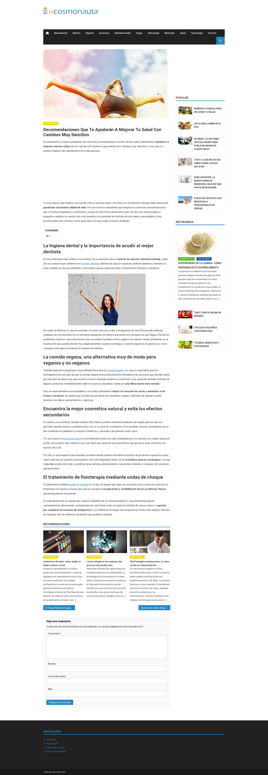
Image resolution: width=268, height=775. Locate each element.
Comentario (54, 633)
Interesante (153, 33)
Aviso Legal (52, 743)
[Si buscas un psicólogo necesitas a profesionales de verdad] (185, 200)
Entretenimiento (123, 33)
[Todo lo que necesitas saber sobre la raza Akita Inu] (185, 162)
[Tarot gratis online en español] (185, 314)
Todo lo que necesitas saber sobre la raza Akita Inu (207, 163)
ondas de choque (78, 484)
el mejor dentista (90, 263)
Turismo (212, 33)
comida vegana (115, 370)
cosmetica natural (71, 438)
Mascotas (170, 33)
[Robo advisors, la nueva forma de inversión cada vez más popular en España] (185, 179)
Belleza (76, 33)
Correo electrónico (57, 676)
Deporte (90, 33)
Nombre (52, 664)
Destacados (185, 222)
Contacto (50, 739)
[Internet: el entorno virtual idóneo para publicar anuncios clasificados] (185, 141)
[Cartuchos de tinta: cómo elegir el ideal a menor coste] (63, 541)
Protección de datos (56, 751)
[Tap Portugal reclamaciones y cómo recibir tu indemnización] (150, 541)
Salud (183, 33)
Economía (104, 33)
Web (50, 689)
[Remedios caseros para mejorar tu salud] (185, 110)
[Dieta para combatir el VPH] (185, 126)
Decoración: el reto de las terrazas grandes (155, 608)
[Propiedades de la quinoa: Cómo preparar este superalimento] (200, 243)
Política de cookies (55, 747)
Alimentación (60, 33)
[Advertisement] (168, 11)
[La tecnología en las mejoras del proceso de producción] (107, 541)
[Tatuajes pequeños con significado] (185, 330)
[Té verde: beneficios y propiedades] (185, 345)
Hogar (139, 33)
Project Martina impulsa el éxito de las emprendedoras (61, 608)
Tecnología (197, 33)
